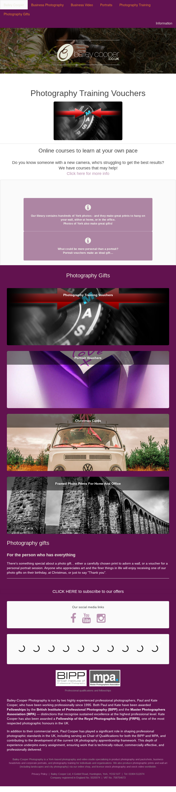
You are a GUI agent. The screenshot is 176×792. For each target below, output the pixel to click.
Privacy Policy (39, 774)
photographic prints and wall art (150, 763)
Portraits (106, 5)
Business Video (82, 5)
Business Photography (47, 5)
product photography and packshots (132, 759)
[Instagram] (101, 618)
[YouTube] (86, 618)
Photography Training (135, 5)
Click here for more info (88, 173)
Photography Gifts (17, 14)
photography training (64, 763)
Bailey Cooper (14, 5)
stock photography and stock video (124, 766)
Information (164, 23)
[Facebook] (73, 618)
